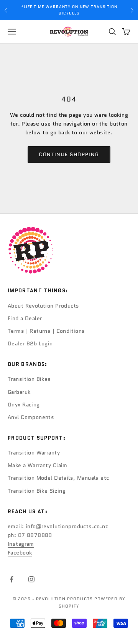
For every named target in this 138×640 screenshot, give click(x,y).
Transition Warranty (34, 452)
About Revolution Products (43, 306)
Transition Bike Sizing (37, 491)
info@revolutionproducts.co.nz (67, 526)
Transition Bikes (29, 379)
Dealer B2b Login (30, 343)
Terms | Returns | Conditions (46, 331)
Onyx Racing (24, 404)
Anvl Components (31, 417)
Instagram (21, 544)
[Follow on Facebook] (11, 579)
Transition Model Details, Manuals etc (58, 478)
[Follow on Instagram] (31, 579)
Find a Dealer (25, 318)
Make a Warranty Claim (37, 465)
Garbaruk (19, 392)
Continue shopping (69, 154)
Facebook (20, 552)
